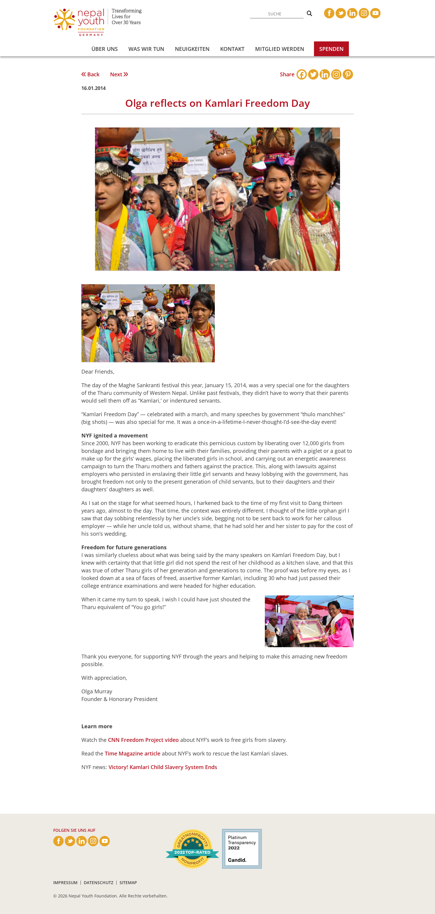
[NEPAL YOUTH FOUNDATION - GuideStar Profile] (240, 848)
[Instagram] (336, 74)
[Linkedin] (325, 74)
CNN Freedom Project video (143, 739)
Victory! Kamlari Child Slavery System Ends (163, 767)
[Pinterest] (348, 74)
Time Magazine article (132, 753)
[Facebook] (302, 74)
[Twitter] (313, 74)
